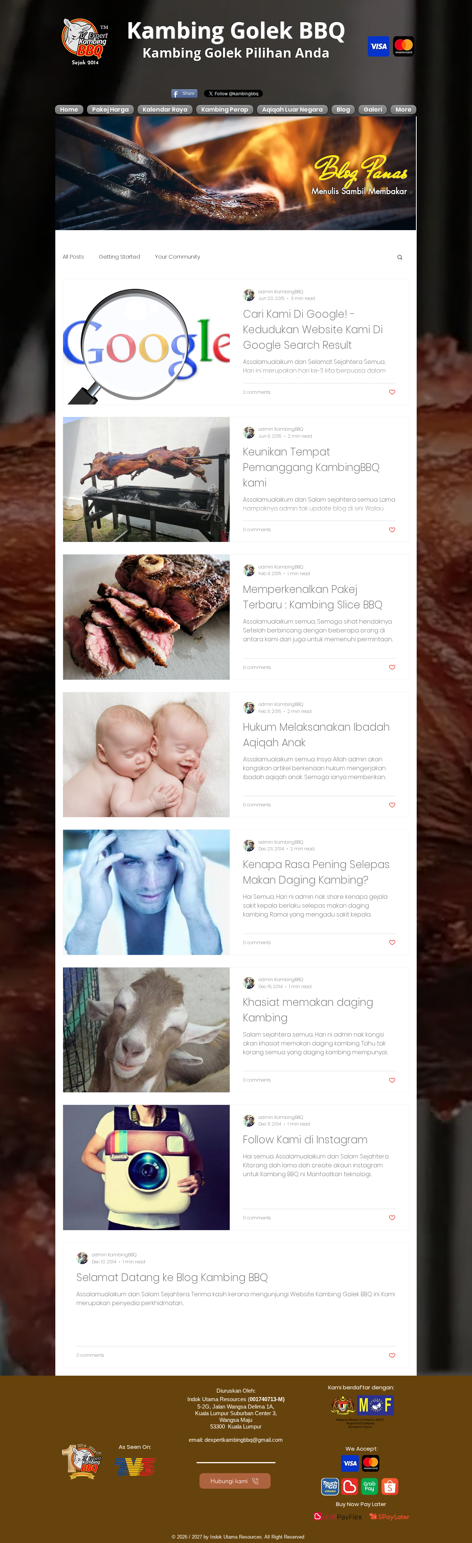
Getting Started (119, 256)
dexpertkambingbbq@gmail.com (244, 1440)
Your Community (177, 256)
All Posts (73, 256)
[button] (399, 258)
